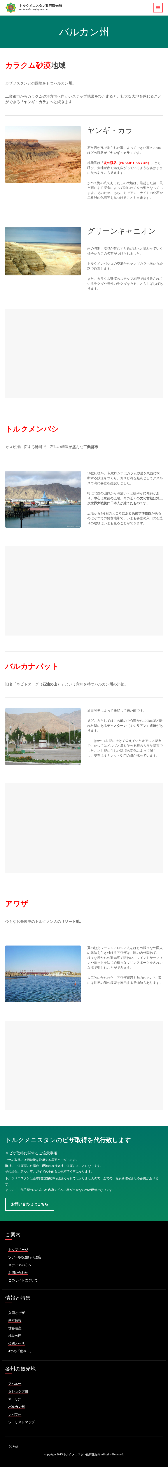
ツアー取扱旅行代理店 (24, 1257)
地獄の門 (14, 1336)
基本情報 (14, 1320)
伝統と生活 (16, 1343)
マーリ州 (14, 1399)
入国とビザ (16, 1313)
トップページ (18, 1249)
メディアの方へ (19, 1265)
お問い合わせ (18, 1272)
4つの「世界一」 (20, 1351)
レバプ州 (14, 1414)
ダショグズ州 (18, 1391)
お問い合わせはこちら (29, 1204)
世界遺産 (14, 1328)
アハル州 (14, 1384)
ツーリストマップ (21, 1422)
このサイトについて (23, 1280)
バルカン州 (16, 1407)
